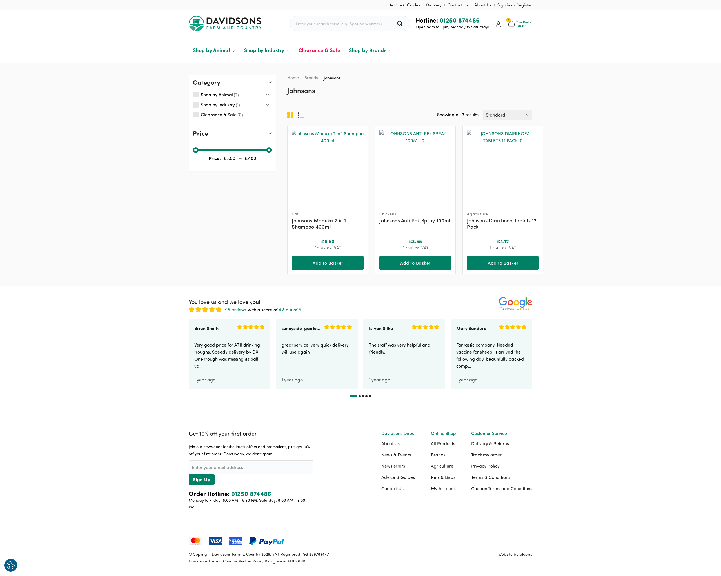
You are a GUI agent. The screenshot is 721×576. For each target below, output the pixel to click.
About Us (482, 5)
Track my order (486, 454)
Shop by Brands (367, 50)
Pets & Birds (443, 477)
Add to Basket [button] (328, 263)
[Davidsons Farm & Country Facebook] (500, 540)
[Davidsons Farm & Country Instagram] (528, 540)
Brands (311, 77)
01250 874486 (460, 20)
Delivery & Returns (490, 443)
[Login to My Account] (498, 23)
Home (293, 77)
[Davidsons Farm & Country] (225, 23)
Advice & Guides (405, 5)
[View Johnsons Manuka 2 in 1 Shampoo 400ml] (328, 166)
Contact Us (458, 5)
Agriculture (442, 466)
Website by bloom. (515, 554)
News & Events (396, 454)
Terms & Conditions (490, 477)
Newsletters (393, 466)
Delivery (434, 5)
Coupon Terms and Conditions (501, 488)
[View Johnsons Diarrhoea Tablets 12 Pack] (503, 166)
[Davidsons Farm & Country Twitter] (514, 540)
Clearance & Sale (320, 50)
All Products (443, 443)
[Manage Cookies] (10, 565)
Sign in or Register (514, 5)
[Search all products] (400, 23)
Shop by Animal (211, 50)
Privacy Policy (485, 466)
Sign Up (202, 479)
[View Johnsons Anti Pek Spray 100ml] (415, 166)
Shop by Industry (264, 50)
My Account (443, 488)
